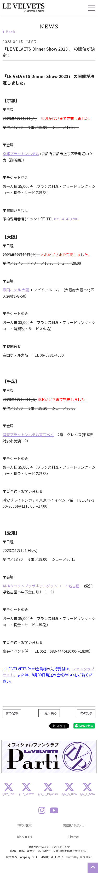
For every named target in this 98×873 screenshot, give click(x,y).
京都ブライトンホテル (21, 153)
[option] (49, 756)
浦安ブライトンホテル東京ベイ (28, 434)
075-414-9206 (66, 218)
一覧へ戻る (49, 713)
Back (10, 31)
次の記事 (86, 713)
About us (24, 836)
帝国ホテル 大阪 (16, 289)
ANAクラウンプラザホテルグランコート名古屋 (41, 585)
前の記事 (11, 713)
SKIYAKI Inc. (86, 857)
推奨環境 (24, 825)
